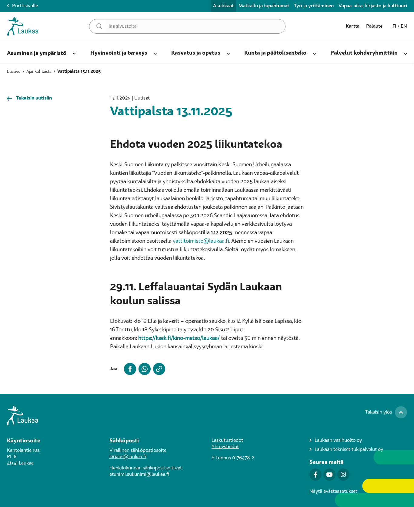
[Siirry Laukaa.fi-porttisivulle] (207, 415)
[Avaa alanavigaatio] (74, 52)
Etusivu (14, 71)
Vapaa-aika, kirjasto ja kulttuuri (373, 6)
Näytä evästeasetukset (333, 491)
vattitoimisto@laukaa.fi (201, 241)
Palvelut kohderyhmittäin (364, 53)
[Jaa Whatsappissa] (143, 369)
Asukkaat (223, 6)
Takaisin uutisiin (34, 98)
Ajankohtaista (39, 71)
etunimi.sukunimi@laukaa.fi (139, 474)
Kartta (352, 26)
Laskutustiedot (227, 440)
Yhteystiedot (225, 446)
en (404, 26)
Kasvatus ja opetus (195, 53)
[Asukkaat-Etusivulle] (22, 26)
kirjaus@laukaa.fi (127, 457)
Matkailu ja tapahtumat (264, 6)
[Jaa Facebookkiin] (129, 369)
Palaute (374, 26)
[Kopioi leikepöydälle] (158, 369)
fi (394, 26)
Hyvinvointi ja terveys (118, 53)
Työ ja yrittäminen (314, 6)
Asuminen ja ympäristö (36, 53)
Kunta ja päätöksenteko (275, 53)
